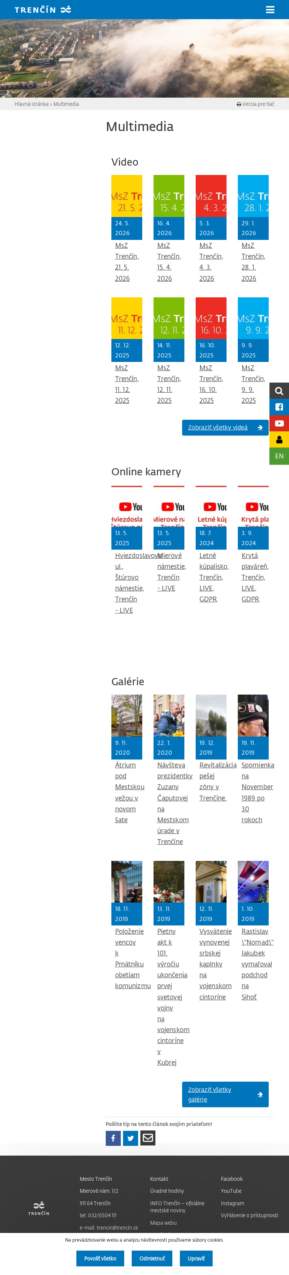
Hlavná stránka (32, 104)
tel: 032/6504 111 (98, 1215)
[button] (270, 10)
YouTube (231, 1191)
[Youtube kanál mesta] (279, 423)
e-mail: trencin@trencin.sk (109, 1227)
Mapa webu (163, 1222)
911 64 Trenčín (95, 1203)
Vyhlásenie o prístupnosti (249, 1215)
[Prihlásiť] (279, 439)
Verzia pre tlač (257, 104)
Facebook (232, 1179)
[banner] (48, 10)
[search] (279, 391)
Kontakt (159, 1179)
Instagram (232, 1203)
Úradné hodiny (167, 1191)
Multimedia (66, 104)
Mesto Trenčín (96, 1179)
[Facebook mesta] (279, 407)
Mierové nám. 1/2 (99, 1191)
